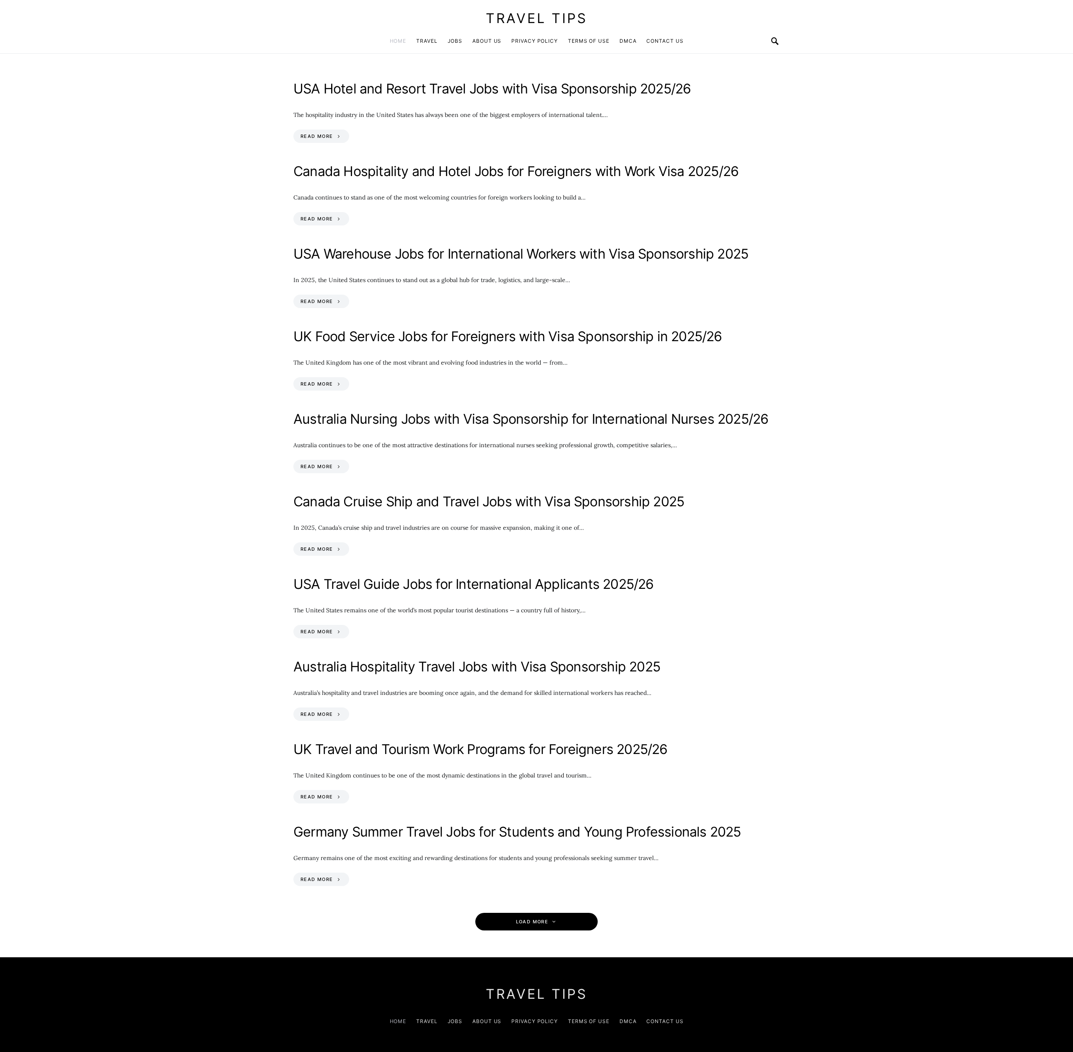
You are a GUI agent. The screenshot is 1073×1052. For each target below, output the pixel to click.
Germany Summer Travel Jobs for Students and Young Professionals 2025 (517, 832)
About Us (486, 41)
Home (398, 41)
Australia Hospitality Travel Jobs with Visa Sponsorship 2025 (476, 666)
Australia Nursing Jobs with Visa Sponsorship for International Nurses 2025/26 (530, 419)
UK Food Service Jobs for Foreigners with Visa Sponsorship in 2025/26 (507, 336)
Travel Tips (536, 18)
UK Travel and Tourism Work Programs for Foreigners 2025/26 (480, 749)
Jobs (455, 41)
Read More (317, 136)
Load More (532, 922)
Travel (426, 41)
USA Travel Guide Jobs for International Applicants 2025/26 (473, 584)
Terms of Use (588, 41)
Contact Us (664, 41)
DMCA (628, 41)
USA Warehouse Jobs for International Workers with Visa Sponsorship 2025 (520, 254)
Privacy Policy (534, 41)
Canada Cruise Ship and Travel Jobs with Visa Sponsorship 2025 (488, 501)
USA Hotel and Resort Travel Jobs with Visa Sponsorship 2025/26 (492, 88)
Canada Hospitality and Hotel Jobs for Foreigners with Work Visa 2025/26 (516, 171)
